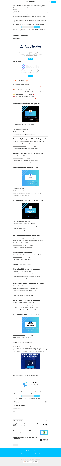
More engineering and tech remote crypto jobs (23, 231)
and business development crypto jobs (29, 309)
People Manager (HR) (17, 245)
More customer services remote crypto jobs (22, 163)
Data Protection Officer (18, 191)
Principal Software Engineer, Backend (23, 87)
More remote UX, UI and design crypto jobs (23, 342)
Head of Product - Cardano (21, 99)
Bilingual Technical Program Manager (20, 290)
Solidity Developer (19, 94)
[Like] (14, 12)
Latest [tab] (17, 420)
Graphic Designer (16, 340)
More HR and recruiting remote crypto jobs (23, 247)
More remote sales (17, 309)
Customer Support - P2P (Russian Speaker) (21, 160)
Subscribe (53, 1)
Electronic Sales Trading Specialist (20, 302)
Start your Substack (28, 461)
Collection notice (37, 459)
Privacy (30, 459)
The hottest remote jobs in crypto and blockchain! (24, 430)
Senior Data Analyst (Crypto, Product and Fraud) (23, 193)
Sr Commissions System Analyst (19, 124)
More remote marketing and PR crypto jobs (23, 278)
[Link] (12, 35)
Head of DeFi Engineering (18, 221)
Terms (33, 459)
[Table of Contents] (1, 233)
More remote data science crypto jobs (21, 195)
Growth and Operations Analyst (19, 127)
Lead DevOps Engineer (17, 228)
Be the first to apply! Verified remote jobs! (20, 425)
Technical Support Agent (18, 158)
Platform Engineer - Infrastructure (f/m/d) (21, 226)
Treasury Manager (19, 89)
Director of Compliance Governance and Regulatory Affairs (25, 254)
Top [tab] (14, 420)
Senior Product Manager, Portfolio (20, 293)
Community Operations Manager (19, 146)
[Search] (47, 2)
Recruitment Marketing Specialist (20, 238)
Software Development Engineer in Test (21, 223)
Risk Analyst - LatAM (17, 131)
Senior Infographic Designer (19, 335)
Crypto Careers (31, 29)
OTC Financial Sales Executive (19, 305)
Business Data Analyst (17, 129)
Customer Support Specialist (19, 155)
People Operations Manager (18, 243)
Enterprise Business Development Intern (21, 307)
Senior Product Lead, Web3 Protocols (20, 288)
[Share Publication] (49, 2)
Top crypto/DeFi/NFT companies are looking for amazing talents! (25, 424)
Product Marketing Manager (19, 274)
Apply (38, 87)
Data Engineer (16, 188)
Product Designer (16, 337)
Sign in (58, 1)
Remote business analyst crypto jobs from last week (24, 134)
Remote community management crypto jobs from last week (26, 148)
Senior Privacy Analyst (17, 257)
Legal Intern (15, 262)
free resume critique (34, 347)
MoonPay (26, 271)
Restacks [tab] (19, 408)
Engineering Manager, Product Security (21, 286)
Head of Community (17, 143)
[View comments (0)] (16, 12)
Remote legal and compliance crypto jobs (22, 264)
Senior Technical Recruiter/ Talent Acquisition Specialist (24, 240)
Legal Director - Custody (18, 259)
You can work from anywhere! (18, 432)
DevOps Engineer (19, 96)
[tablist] (17, 408)
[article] (30, 425)
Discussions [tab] (20, 420)
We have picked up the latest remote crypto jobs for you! (22, 439)
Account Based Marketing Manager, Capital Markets (23, 276)
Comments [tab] (15, 408)
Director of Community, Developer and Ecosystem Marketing (25, 141)
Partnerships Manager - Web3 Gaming (23, 91)
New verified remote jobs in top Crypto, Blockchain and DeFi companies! (25, 438)
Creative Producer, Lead (18, 271)
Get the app (35, 461)
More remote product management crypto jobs (23, 295)
